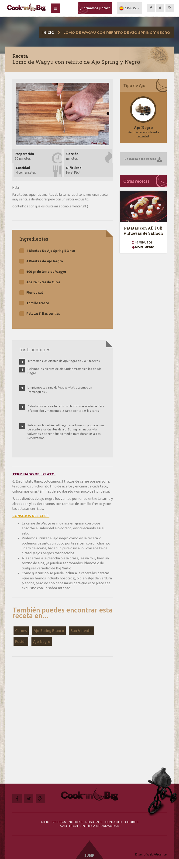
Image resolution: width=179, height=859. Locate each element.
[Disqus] (62, 724)
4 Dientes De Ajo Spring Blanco (50, 251)
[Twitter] (160, 8)
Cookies (131, 822)
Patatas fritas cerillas (43, 313)
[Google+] (169, 8)
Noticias (75, 822)
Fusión (21, 641)
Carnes (21, 631)
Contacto (113, 822)
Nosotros (93, 822)
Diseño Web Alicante (151, 854)
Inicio (48, 32)
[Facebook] (151, 8)
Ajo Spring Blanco (49, 631)
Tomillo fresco (37, 303)
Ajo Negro (41, 641)
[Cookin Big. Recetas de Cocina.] (26, 7)
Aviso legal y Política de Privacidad (89, 826)
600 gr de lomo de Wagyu (46, 272)
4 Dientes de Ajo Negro (44, 261)
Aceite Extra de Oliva (43, 282)
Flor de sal (34, 292)
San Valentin (82, 631)
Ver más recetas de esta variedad (143, 134)
